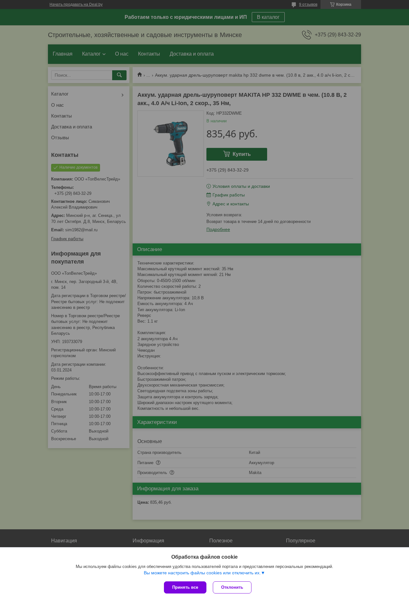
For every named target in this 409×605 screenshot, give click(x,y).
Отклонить (232, 587)
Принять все (185, 587)
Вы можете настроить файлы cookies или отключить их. (202, 572)
